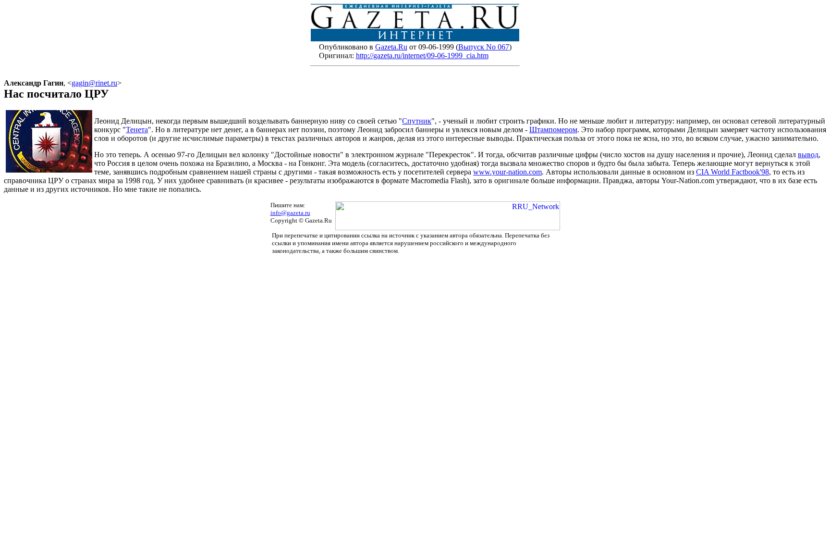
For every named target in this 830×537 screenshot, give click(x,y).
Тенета (137, 129)
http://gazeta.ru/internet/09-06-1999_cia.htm (422, 55)
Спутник (416, 121)
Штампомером (553, 129)
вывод (808, 154)
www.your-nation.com (507, 172)
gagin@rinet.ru (94, 83)
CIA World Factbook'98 (732, 172)
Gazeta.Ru (391, 47)
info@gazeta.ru (290, 212)
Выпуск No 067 (483, 47)
